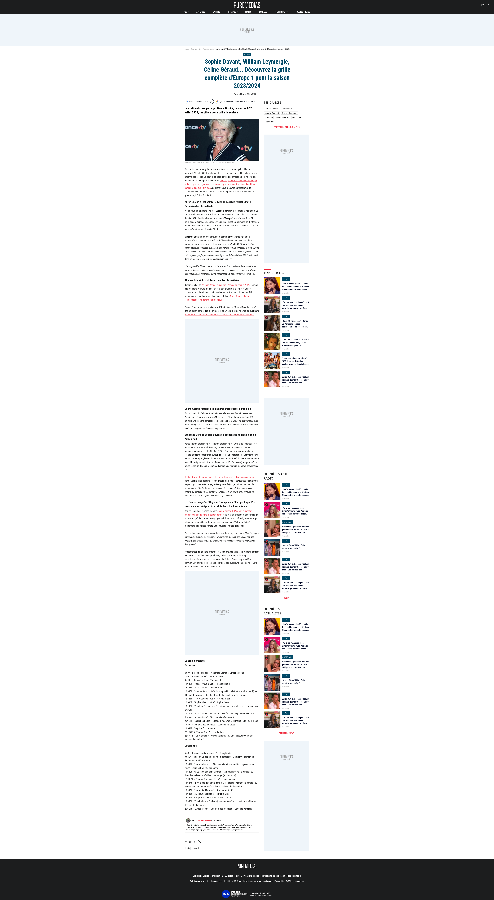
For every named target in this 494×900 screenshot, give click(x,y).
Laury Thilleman (286, 109)
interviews (232, 12)
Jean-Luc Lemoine (271, 109)
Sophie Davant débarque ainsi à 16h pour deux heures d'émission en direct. (220, 477)
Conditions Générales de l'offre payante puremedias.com (248, 881)
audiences (200, 12)
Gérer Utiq (279, 881)
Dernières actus (196, 49)
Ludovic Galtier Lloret (203, 820)
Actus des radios (208, 49)
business (263, 12)
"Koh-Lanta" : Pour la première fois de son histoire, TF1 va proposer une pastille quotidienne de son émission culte (295, 345)
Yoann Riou (269, 117)
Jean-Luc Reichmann (289, 113)
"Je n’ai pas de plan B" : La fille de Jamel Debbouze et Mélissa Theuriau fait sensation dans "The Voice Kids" (295, 288)
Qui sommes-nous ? (233, 876)
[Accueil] (247, 5)
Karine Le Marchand (272, 113)
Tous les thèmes (302, 12)
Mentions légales (251, 876)
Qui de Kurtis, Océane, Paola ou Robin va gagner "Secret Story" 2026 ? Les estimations (295, 380)
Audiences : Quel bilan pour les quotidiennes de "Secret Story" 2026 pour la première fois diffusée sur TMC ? (295, 531)
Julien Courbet (270, 122)
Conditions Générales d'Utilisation (208, 876)
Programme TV (281, 12)
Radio (188, 848)
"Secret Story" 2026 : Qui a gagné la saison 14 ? (293, 546)
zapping (216, 12)
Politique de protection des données (206, 881)
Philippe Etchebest (282, 117)
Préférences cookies (295, 881)
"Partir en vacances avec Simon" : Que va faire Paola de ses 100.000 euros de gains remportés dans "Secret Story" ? (295, 514)
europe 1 (196, 848)
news (186, 12)
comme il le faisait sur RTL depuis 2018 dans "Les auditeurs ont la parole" (219, 314)
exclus (248, 12)
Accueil (187, 49)
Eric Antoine (296, 117)
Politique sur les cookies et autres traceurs (280, 876)
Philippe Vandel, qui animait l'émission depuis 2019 (225, 285)
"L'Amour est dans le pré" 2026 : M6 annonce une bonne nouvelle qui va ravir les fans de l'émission (295, 306)
